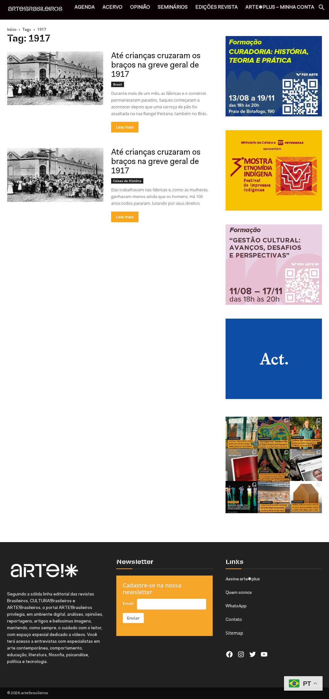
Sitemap (234, 633)
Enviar (133, 618)
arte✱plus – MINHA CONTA (279, 7)
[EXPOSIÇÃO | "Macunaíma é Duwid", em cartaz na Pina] (274, 465)
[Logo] (38, 9)
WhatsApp (236, 606)
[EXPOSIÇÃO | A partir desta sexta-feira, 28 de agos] (242, 433)
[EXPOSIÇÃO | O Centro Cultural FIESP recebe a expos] (242, 497)
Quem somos (239, 592)
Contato (234, 619)
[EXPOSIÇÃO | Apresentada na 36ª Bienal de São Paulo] (274, 497)
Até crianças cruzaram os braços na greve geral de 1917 (155, 65)
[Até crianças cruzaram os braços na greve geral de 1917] (55, 78)
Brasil (117, 84)
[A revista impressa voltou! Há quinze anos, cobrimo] (242, 465)
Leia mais (125, 127)
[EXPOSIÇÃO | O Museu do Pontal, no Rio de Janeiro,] (306, 433)
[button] (321, 8)
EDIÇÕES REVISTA (216, 7)
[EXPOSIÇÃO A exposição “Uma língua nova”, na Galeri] (274, 433)
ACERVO (112, 7)
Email (128, 603)
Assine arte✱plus (243, 579)
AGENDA (85, 7)
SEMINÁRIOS (173, 7)
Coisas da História (127, 180)
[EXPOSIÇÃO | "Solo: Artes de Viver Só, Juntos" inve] (306, 497)
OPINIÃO (140, 7)
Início (11, 29)
